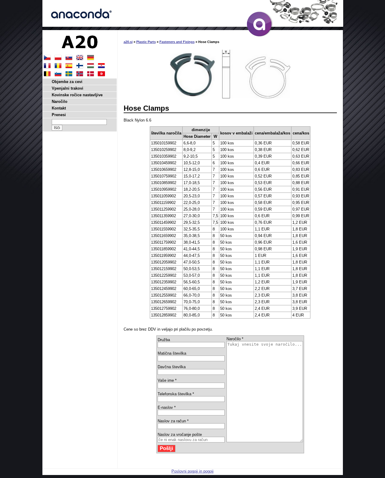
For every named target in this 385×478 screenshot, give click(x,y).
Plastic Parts (146, 42)
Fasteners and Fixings (177, 42)
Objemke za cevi (67, 81)
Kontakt (59, 108)
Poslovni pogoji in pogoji (192, 471)
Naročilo (59, 101)
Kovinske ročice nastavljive (77, 95)
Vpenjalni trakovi (67, 88)
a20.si (128, 42)
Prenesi (59, 115)
